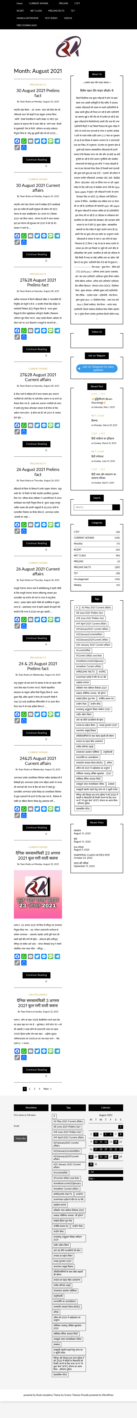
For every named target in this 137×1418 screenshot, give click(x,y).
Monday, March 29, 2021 (105, 425)
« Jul (91, 1172)
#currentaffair (83, 650)
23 (91, 1157)
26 (105, 1157)
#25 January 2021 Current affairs (93, 645)
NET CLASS (36, 11)
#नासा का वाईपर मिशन (85, 725)
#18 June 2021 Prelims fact (90, 618)
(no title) (79, 847)
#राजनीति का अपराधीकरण (87, 757)
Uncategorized (38, 995)
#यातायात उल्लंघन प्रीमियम (87, 752)
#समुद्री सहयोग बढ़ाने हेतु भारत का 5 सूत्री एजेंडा (97, 789)
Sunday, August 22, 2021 (46, 1012)
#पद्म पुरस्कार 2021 (108, 725)
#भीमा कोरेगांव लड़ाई (84, 747)
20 (110, 1149)
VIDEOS (68, 18)
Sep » (92, 1179)
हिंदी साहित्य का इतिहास (102, 438)
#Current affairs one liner (89, 656)
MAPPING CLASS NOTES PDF (92, 855)
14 (115, 1142)
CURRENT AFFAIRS (38, 3)
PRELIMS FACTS (56, 11)
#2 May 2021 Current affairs (96, 608)
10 (96, 1142)
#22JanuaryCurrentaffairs (89, 634)
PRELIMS (63, 3)
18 (101, 1149)
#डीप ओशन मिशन (84, 714)
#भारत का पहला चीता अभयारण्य (89, 741)
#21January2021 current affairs (92, 629)
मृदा (75, 838)
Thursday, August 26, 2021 (46, 481)
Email (16, 1126)
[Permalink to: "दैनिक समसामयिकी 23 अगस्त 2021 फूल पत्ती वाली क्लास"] (38, 894)
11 (101, 1142)
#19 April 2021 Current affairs (91, 624)
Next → (48, 1089)
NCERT (20, 11)
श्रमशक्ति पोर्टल (83, 809)
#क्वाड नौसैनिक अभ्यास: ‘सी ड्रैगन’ (91, 693)
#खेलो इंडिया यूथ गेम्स (85, 699)
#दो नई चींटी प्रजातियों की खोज (89, 720)
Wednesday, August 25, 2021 (46, 675)
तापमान (77, 830)
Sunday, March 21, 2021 (105, 443)
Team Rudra (25, 102)
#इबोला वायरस (82, 682)
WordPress (107, 1395)
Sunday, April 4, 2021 (104, 483)
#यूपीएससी (107, 752)
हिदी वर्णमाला (97, 456)
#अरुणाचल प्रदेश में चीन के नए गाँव (91, 677)
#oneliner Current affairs (88, 666)
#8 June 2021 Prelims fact (89, 613)
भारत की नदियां (81, 863)
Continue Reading (36, 160)
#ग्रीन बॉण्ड (95, 704)
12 (105, 1142)
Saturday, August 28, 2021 (46, 291)
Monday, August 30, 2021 (46, 102)
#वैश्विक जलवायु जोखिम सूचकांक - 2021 (93, 773)
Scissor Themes (72, 1395)
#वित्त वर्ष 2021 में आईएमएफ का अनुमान (93, 768)
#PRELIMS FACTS (85, 672)
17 (96, 1149)
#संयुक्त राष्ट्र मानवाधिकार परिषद (90, 784)
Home (20, 3)
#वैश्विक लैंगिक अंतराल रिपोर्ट (88, 779)
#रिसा (109, 763)
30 (91, 1164)
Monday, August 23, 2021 (47, 864)
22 (120, 1149)
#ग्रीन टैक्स (81, 704)
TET (73, 11)
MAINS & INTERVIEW (27, 18)
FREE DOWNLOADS (27, 25)
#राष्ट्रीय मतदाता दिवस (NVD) (89, 763)
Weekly (97, 585)
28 (115, 1157)
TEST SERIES (51, 18)
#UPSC (102, 672)
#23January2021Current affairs (92, 640)
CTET (77, 3)
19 (105, 1149)
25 (101, 1157)
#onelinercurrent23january (90, 661)
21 (115, 1149)
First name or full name (25, 1115)
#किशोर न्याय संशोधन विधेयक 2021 (91, 688)
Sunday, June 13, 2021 (104, 461)
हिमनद (94, 420)
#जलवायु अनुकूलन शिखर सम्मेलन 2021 (93, 709)
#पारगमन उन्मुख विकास (86, 731)
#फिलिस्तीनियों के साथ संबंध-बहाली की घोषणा (95, 736)
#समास (111, 784)
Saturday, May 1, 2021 (104, 407)
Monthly (97, 544)
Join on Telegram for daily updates (98, 368)
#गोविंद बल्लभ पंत (106, 699)
